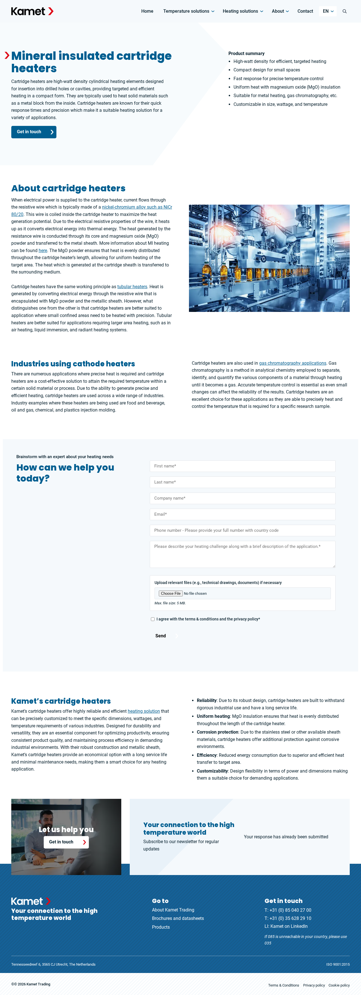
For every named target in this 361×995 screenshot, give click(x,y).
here (43, 250)
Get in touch (29, 131)
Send (160, 635)
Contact (305, 11)
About (278, 11)
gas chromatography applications (292, 363)
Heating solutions (240, 11)
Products (161, 927)
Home (147, 11)
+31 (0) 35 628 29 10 (290, 918)
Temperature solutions (186, 11)
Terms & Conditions (283, 985)
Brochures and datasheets (178, 918)
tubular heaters (132, 286)
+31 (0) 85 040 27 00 (290, 910)
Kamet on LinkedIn (289, 926)
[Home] (32, 11)
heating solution (144, 711)
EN (326, 11)
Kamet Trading (38, 984)
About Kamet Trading (173, 910)
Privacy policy (314, 985)
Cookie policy (339, 985)
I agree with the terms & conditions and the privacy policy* (208, 619)
